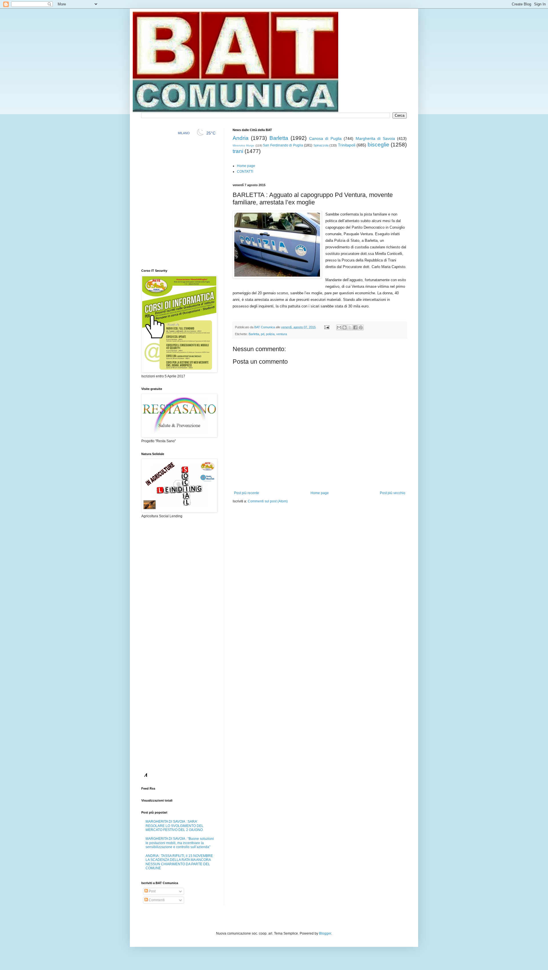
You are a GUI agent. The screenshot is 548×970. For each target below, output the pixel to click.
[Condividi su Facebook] (355, 327)
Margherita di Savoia (375, 138)
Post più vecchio (392, 493)
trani (238, 151)
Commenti (156, 900)
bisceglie (378, 145)
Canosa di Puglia (325, 138)
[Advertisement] (299, 521)
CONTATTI (245, 172)
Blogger (325, 933)
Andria (241, 138)
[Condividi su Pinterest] (361, 327)
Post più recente (246, 493)
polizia (270, 334)
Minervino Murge (243, 145)
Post (152, 891)
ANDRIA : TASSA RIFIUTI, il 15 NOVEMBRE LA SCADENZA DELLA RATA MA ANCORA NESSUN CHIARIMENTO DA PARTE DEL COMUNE (179, 862)
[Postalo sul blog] (344, 327)
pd (262, 334)
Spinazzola (321, 145)
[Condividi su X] (350, 327)
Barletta (278, 138)
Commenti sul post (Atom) (268, 501)
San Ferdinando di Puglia (283, 145)
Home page (246, 166)
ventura (281, 334)
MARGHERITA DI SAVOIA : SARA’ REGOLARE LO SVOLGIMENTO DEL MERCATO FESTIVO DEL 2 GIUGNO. (175, 826)
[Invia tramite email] (339, 327)
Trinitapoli (346, 145)
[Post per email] (326, 327)
